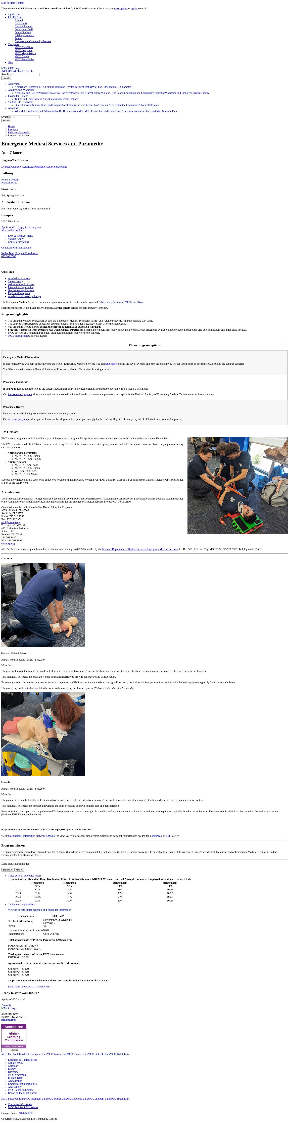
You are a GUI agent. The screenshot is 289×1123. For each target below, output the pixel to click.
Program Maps (9, 182)
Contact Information (16, 247)
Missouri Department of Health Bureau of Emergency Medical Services (140, 549)
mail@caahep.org (10, 522)
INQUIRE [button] (7, 71)
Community (21, 23)
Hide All (19, 869)
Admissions (14, 83)
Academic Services (108, 105)
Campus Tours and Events (59, 86)
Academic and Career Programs (31, 92)
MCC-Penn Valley (24, 59)
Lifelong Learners (24, 35)
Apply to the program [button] (29, 227)
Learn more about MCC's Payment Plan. (29, 986)
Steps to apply (15, 281)
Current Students (23, 26)
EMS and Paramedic (19, 132)
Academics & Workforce (21, 89)
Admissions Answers (19, 278)
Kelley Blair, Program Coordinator (19, 253)
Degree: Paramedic (11, 166)
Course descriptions (56, 166)
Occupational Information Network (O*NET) (32, 835)
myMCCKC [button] (14, 14)
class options (121, 8)
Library (205, 92)
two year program (17, 419)
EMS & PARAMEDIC (20, 235)
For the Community (128, 105)
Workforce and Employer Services (183, 92)
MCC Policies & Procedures (23, 1107)
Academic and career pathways (24, 296)
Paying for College (18, 96)
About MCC (14, 108)
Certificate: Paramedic (34, 166)
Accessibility (15, 1086)
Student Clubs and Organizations (49, 105)
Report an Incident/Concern (22, 1092)
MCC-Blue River (24, 47)
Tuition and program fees (21, 904)
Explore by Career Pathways (63, 92)
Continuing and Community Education (144, 92)
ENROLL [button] (27, 71)
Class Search (85, 92)
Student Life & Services (20, 102)
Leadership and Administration (43, 111)
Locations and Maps (151, 111)
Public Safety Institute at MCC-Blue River (121, 302)
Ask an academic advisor (21, 284)
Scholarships (53, 99)
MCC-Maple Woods (25, 53)
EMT (169, 835)
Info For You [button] (15, 17)
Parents (18, 38)
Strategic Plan (169, 111)
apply (134, 8)
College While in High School (108, 92)
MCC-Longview (23, 50)
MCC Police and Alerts (20, 1089)
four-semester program (20, 394)
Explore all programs (19, 293)
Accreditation (15, 1080)
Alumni (19, 20)
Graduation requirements (21, 290)
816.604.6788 (8, 256)
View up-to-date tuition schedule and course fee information (39, 909)
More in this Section (12, 230)
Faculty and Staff (24, 29)
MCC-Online (22, 56)
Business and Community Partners (33, 41)
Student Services (23, 105)
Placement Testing (82, 86)
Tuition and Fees (23, 99)
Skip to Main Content (12, 2)
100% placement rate (19, 335)
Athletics (143, 105)
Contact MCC (15, 1062)
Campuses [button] (13, 44)
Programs (13, 129)
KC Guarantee (123, 86)
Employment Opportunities (22, 1083)
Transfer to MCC (36, 86)
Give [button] (10, 62)
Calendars (153, 105)
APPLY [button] (17, 71)
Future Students (23, 32)
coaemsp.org (8, 543)
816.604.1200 (26, 1113)
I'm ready (6, 1005)
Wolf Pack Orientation (104, 86)
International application (20, 287)
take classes (111, 363)
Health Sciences (9, 179)
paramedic (157, 835)
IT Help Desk (15, 1077)
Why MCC (21, 111)
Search (5, 74)
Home (11, 126)
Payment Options (69, 99)
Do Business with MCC (71, 111)
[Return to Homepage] (8, 1008)
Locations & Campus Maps (22, 1059)
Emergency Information (128, 111)
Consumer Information (20, 1104)
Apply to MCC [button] (9, 227)
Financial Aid (39, 99)
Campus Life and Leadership (82, 105)
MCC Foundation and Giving (100, 111)
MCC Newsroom (17, 1074)
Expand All (8, 869)
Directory (13, 1071)
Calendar (13, 1065)
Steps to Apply (16, 238)
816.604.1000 (8, 1019)
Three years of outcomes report (24, 875)
